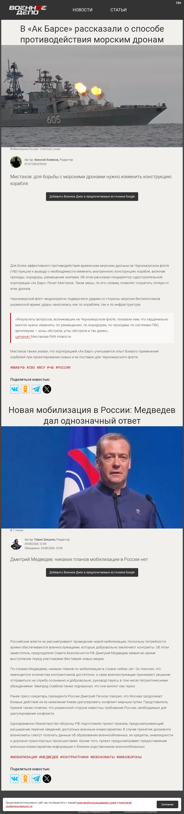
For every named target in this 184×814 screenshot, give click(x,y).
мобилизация (24, 757)
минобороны (130, 757)
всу (42, 367)
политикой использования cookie (96, 802)
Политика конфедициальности (94, 812)
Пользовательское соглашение (140, 812)
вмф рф (18, 367)
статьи (119, 9)
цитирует (23, 336)
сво (32, 367)
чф (51, 367)
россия (64, 367)
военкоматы (103, 757)
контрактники (75, 757)
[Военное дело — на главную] (28, 10)
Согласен (167, 804)
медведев (49, 757)
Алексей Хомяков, (53, 159)
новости (83, 9)
